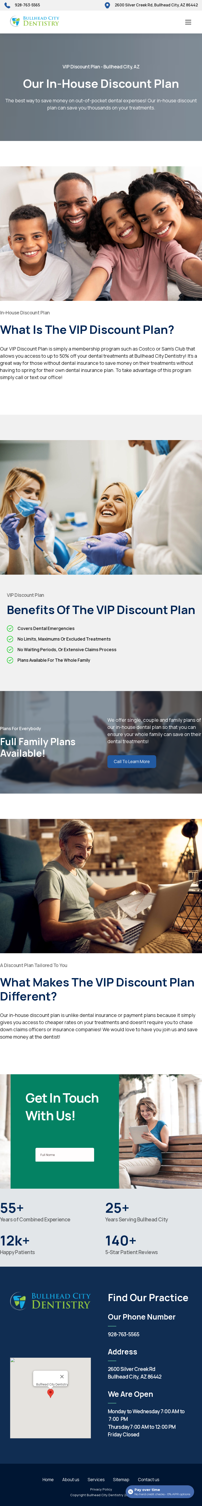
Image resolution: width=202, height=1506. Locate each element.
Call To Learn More (132, 761)
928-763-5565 (123, 1334)
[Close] (62, 1377)
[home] (34, 22)
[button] (187, 22)
